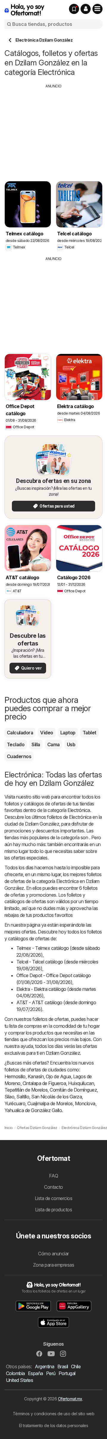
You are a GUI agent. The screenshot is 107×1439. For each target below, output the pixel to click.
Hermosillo (15, 1076)
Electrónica (78, 810)
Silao (9, 1097)
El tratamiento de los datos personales (53, 1425)
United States (19, 1380)
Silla (36, 744)
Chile (76, 1366)
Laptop (67, 733)
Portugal (67, 1373)
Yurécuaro (14, 1103)
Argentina (44, 1366)
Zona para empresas (53, 1265)
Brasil (62, 1366)
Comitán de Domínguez (73, 1090)
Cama (53, 744)
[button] (86, 9)
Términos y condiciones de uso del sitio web (53, 1413)
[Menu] (97, 9)
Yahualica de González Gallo (33, 1110)
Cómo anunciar (53, 1254)
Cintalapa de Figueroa (44, 1083)
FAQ (53, 1176)
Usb (71, 744)
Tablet (89, 733)
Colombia (15, 1373)
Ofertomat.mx (70, 1398)
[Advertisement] (54, 130)
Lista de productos (53, 1210)
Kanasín (36, 1076)
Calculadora (20, 733)
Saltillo (22, 1097)
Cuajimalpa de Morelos (50, 1103)
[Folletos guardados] (74, 9)
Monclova (85, 1103)
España (35, 1373)
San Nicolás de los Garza (56, 1097)
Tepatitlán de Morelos (26, 1090)
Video (46, 733)
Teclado (15, 744)
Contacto (53, 1187)
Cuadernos (19, 756)
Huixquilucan (81, 1083)
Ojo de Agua (58, 1076)
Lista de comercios (54, 1198)
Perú (51, 1373)
